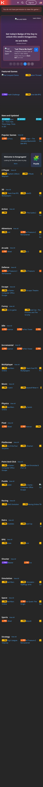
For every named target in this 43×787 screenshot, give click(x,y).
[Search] (22, 2)
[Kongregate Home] (2, 2)
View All (20, 135)
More (15, 164)
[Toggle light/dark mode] (18, 2)
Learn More (37, 18)
